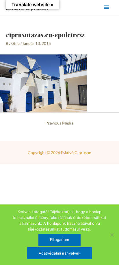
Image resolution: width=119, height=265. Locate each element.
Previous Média (59, 122)
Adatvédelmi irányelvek (59, 253)
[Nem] (112, 235)
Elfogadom (59, 239)
